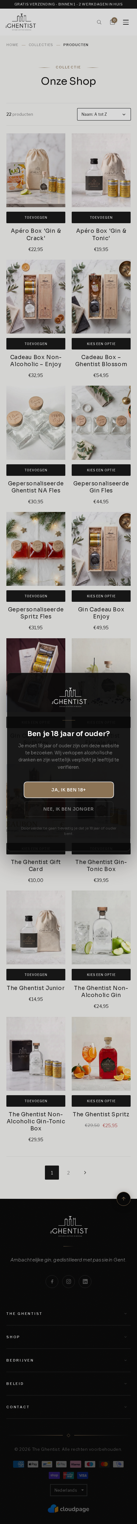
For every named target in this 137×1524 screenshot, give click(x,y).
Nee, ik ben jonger (68, 809)
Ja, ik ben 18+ (68, 790)
